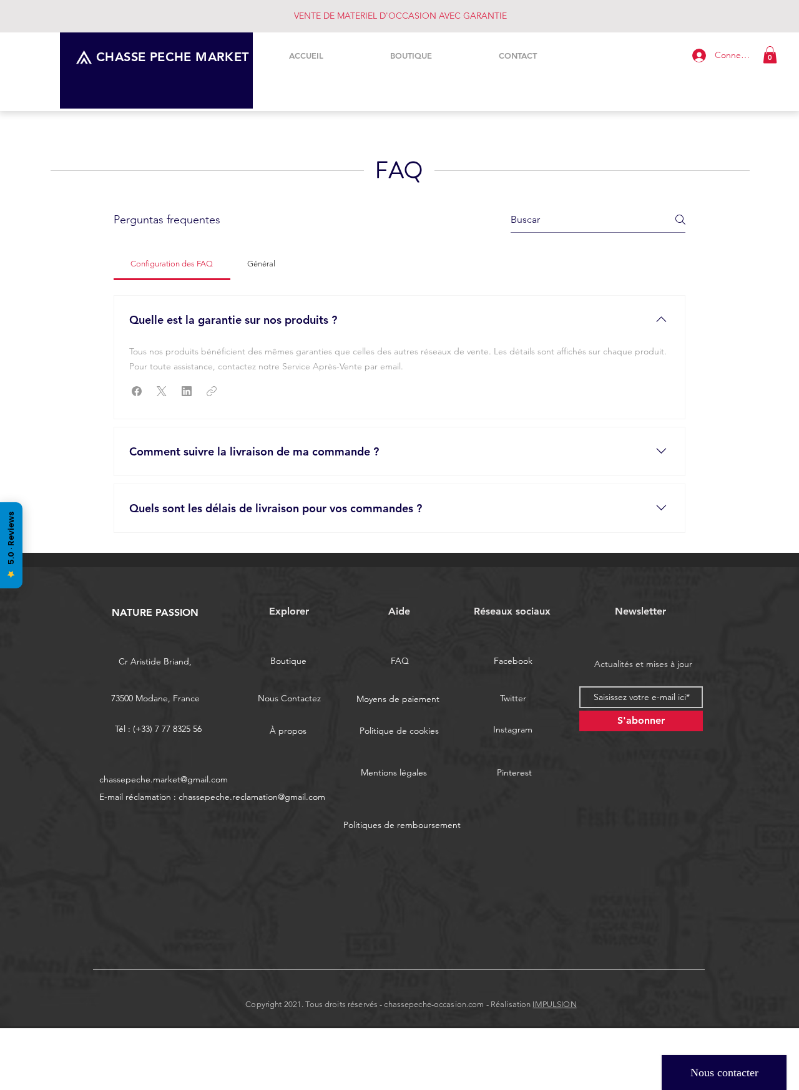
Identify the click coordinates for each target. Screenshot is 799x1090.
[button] (770, 54)
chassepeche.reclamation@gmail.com (252, 796)
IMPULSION (554, 1004)
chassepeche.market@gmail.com (163, 779)
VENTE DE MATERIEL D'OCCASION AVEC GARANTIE (400, 15)
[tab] (172, 264)
